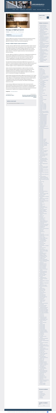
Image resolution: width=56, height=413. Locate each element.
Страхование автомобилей (44, 338)
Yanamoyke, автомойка (43, 99)
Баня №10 (41, 183)
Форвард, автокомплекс (43, 361)
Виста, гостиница (42, 199)
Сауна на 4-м (42, 313)
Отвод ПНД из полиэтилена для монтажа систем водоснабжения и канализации (44, 44)
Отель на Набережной (43, 265)
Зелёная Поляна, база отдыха (44, 224)
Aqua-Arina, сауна (42, 70)
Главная (14, 9)
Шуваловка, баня (42, 375)
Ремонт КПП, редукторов (43, 296)
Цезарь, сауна (42, 369)
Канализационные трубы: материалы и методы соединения (43, 60)
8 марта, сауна (42, 69)
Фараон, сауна (42, 358)
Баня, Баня (41, 190)
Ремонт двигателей (42, 294)
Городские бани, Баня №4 (43, 207)
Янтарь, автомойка (42, 383)
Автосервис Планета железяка (44, 143)
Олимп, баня (42, 262)
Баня (40, 182)
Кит (40, 232)
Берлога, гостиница (42, 194)
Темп (40, 341)
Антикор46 (41, 168)
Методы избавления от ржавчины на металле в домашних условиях (43, 26)
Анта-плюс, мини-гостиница (44, 166)
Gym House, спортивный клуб (44, 80)
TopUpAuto (41, 97)
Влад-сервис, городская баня (44, 200)
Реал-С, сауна (42, 291)
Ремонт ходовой (42, 297)
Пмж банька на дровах (43, 274)
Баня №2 (41, 184)
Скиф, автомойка (42, 324)
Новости (17, 9)
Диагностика (42, 212)
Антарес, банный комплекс (44, 167)
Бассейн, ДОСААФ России (43, 191)
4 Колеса (41, 68)
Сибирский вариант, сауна (43, 319)
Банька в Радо (42, 181)
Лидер (41, 246)
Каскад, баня (42, 229)
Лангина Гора (42, 244)
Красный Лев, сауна (43, 241)
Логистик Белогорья (43, 247)
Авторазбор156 (42, 127)
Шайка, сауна (42, 373)
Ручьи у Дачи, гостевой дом (44, 311)
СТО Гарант (41, 335)
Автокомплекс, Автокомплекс (44, 111)
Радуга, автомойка (42, 289)
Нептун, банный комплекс (43, 259)
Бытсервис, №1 (42, 195)
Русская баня (42, 304)
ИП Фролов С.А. (42, 227)
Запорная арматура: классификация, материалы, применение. (44, 54)
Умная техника (39, 9)
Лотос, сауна (42, 248)
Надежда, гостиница (43, 257)
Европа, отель (42, 215)
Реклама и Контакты (43, 292)
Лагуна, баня (42, 242)
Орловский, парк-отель (43, 263)
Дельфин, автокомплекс (43, 211)
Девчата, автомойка (43, 210)
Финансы (48, 9)
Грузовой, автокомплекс (43, 209)
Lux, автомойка (42, 85)
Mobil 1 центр (42, 87)
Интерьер (34, 9)
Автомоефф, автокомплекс (44, 114)
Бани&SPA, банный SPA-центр (44, 178)
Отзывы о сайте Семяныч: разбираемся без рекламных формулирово (44, 29)
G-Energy (41, 79)
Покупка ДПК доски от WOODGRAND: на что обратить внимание (44, 41)
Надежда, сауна (42, 258)
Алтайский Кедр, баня (43, 160)
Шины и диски (42, 374)
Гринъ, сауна (42, 208)
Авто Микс (41, 100)
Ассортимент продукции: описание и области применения (43, 57)
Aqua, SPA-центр (42, 71)
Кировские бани (42, 231)
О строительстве (22, 9)
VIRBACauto (41, 98)
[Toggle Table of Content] (21, 34)
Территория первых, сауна (44, 344)
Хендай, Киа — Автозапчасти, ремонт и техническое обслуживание (44, 365)
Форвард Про (42, 360)
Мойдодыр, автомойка (43, 255)
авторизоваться (22, 103)
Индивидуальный (42, 226)
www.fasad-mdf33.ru (14, 91)
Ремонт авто (42, 293)
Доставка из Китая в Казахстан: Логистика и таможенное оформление (44, 34)
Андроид (41, 165)
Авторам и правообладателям (44, 128)
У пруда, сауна (42, 352)
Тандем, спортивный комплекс (44, 340)
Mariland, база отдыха (43, 86)
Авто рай (41, 101)
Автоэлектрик (42, 152)
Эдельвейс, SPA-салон (43, 376)
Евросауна (41, 216)
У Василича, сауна (42, 351)
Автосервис (41, 129)
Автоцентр (41, 147)
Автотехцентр (42, 146)
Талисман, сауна (42, 339)
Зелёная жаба (42, 223)
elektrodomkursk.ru (38, 4)
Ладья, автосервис (42, 243)
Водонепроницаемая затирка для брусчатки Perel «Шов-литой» (44, 47)
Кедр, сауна (41, 230)
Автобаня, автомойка (43, 104)
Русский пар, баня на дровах (44, 309)
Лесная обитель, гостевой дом (44, 245)
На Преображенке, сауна (43, 256)
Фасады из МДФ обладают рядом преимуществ (14, 35)
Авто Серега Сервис (43, 103)
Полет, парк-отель (42, 275)
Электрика (44, 9)
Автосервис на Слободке (43, 142)
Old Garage (41, 88)
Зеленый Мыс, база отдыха (44, 225)
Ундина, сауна (42, 355)
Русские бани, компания (43, 308)
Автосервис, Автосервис (43, 144)
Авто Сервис (42, 102)
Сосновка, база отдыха (43, 329)
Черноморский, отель (43, 372)
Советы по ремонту (29, 9)
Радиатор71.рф (42, 288)
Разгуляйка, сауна (42, 290)
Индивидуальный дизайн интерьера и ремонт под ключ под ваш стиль (44, 50)
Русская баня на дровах (43, 305)
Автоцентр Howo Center (43, 148)
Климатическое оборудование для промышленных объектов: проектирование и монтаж (44, 38)
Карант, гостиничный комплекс (44, 228)
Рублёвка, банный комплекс (44, 303)
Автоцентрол (42, 149)
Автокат (41, 110)
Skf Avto (41, 94)
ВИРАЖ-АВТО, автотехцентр (44, 198)
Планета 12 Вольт (42, 273)
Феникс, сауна (42, 359)
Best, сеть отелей (42, 72)
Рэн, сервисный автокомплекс (44, 312)
